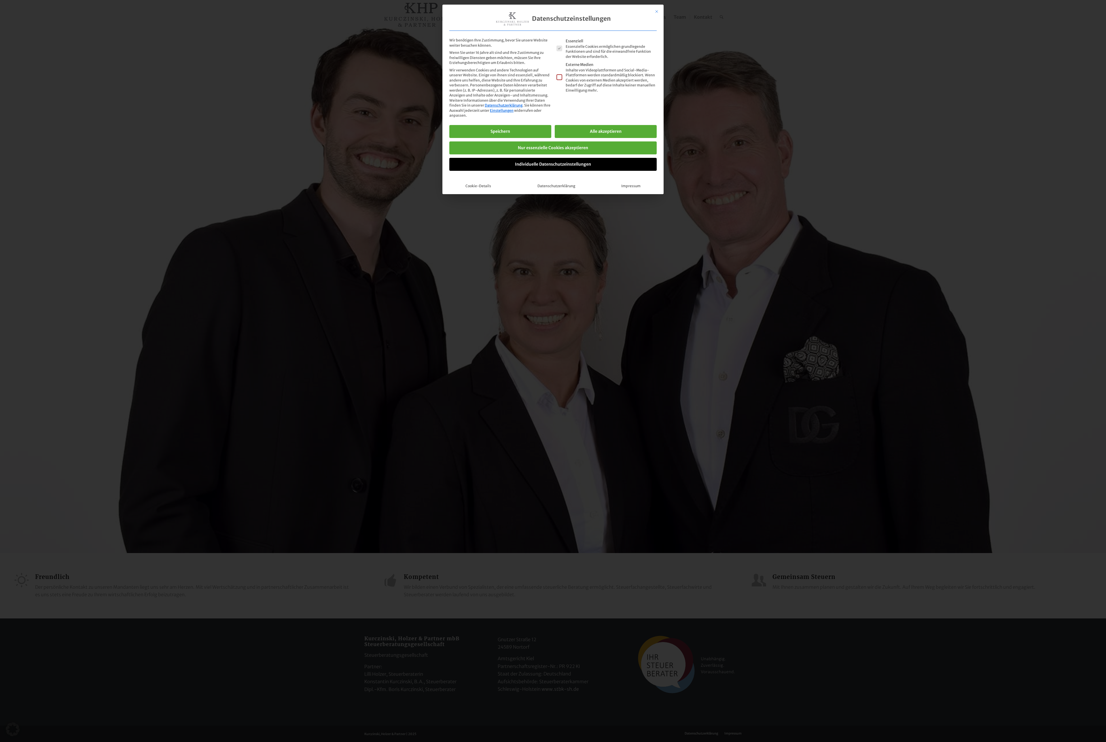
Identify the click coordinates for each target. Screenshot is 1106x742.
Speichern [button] (500, 131)
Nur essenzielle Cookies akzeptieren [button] (553, 147)
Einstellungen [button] (502, 110)
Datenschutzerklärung (503, 105)
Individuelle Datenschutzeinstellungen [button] (553, 164)
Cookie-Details (478, 186)
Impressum (631, 186)
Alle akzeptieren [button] (606, 131)
